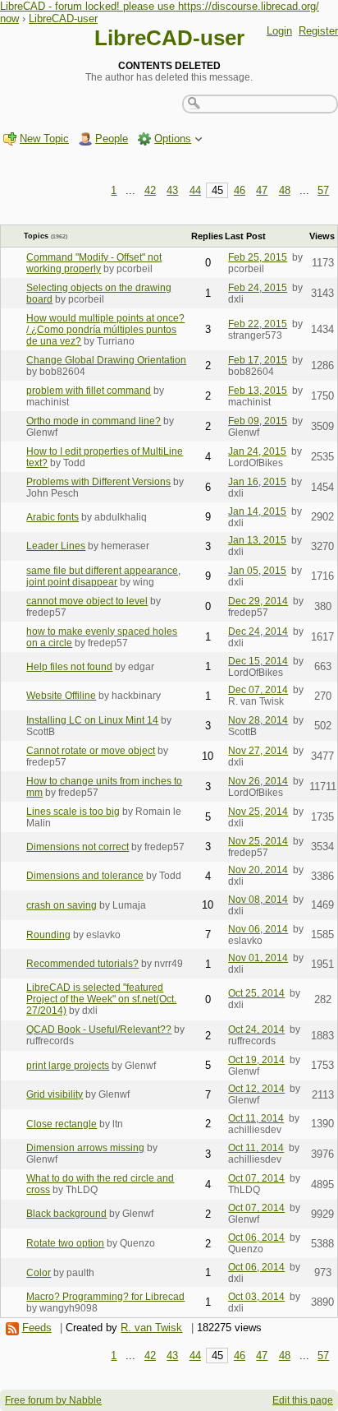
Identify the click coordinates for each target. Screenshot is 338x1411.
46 (239, 190)
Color (38, 1273)
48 (284, 190)
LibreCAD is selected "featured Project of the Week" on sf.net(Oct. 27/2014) (101, 999)
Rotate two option (65, 1243)
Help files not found (69, 667)
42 (150, 190)
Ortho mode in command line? (93, 421)
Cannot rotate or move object (90, 750)
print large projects (67, 1065)
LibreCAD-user (63, 18)
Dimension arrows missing (85, 1148)
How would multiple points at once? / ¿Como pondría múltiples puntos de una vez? (105, 329)
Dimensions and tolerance (85, 875)
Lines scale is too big (73, 811)
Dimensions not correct (77, 847)
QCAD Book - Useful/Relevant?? (98, 1029)
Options (172, 138)
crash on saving (61, 905)
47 (261, 190)
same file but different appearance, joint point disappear (103, 576)
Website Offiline (61, 695)
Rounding (48, 935)
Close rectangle (61, 1124)
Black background (66, 1213)
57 (323, 190)
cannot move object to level (87, 601)
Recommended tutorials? (82, 963)
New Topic (44, 138)
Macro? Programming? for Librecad (105, 1296)
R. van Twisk (151, 1327)
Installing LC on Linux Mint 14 (92, 720)
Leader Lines (55, 546)
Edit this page (302, 1400)
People (111, 138)
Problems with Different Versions (98, 482)
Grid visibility (54, 1094)
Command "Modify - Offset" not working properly (94, 263)
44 (195, 190)
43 (172, 190)
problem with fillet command (88, 390)
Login (279, 31)
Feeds (37, 1327)
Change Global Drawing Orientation (106, 360)
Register (318, 31)
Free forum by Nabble (53, 1400)
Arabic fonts (52, 517)
